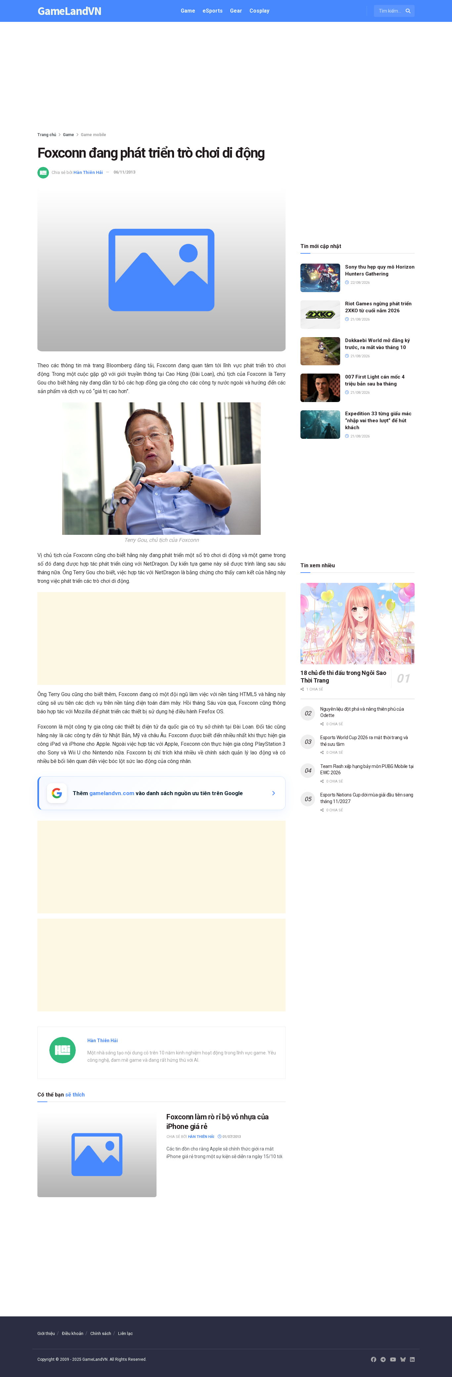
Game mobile (93, 134)
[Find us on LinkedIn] (412, 1360)
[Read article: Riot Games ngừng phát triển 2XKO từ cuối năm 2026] (320, 314)
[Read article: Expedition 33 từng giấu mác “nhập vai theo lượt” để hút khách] (320, 424)
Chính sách (100, 1333)
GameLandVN (69, 11)
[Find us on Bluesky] (403, 1360)
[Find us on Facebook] (373, 1360)
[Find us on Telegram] (383, 1360)
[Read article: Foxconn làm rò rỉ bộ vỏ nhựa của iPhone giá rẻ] (97, 1154)
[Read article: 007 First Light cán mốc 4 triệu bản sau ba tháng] (320, 388)
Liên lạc (125, 1333)
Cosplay (259, 11)
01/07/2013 (231, 1137)
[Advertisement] (226, 78)
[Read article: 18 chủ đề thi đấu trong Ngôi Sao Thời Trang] (357, 624)
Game (188, 11)
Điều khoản (72, 1333)
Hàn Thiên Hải (88, 172)
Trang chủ (46, 134)
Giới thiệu (46, 1333)
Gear (236, 11)
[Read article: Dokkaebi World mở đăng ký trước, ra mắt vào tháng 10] (320, 351)
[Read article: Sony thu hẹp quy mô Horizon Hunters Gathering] (320, 278)
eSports (213, 11)
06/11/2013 (124, 172)
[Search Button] (408, 11)
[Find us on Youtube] (393, 1360)
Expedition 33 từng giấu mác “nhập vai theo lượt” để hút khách (378, 421)
